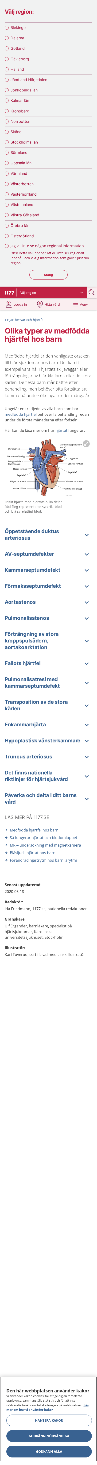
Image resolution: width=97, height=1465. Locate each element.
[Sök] (92, 292)
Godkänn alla (49, 1451)
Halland (17, 69)
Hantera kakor (49, 1420)
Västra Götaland (25, 215)
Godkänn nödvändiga (49, 1436)
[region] (48, 1419)
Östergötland (22, 236)
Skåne (16, 131)
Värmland (19, 173)
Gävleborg (20, 59)
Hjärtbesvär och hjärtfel (25, 319)
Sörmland (19, 152)
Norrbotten (20, 121)
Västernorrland (24, 194)
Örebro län (20, 225)
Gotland (18, 48)
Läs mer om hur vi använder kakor (47, 1407)
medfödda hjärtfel (21, 414)
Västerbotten (22, 183)
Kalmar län (20, 100)
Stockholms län (24, 142)
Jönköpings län (24, 90)
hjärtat (61, 430)
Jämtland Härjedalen (29, 79)
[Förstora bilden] (48, 468)
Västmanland (22, 204)
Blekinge (18, 27)
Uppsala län (21, 162)
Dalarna (17, 38)
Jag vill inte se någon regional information (47, 245)
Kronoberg (20, 111)
